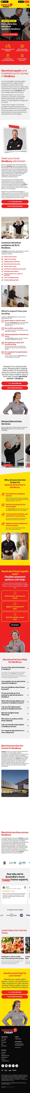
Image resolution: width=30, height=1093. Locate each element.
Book (26, 2)
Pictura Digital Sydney (10, 1086)
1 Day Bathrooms (5, 1060)
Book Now (15, 625)
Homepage (3, 1039)
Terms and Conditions (5, 1084)
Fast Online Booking (15, 206)
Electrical (3, 1053)
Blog (2, 1044)
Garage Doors (4, 1057)
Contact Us (3, 1042)
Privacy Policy (23, 1082)
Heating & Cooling (5, 1055)
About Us (3, 1040)
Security (3, 1059)
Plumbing (3, 1052)
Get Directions (18, 1047)
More (9, 897)
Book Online (4, 1046)
